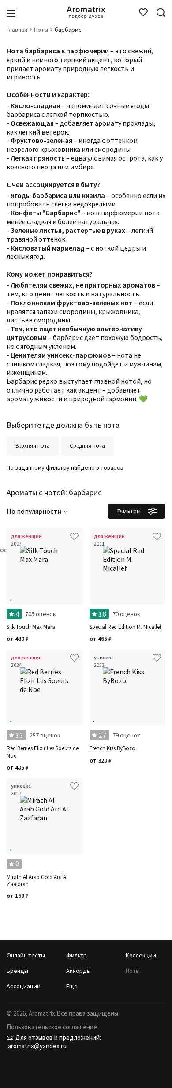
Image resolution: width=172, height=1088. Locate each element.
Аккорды (78, 971)
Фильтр (76, 955)
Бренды (17, 971)
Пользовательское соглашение (52, 1027)
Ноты (133, 971)
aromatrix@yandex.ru (37, 1046)
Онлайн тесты (26, 955)
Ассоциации (24, 986)
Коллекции (141, 955)
